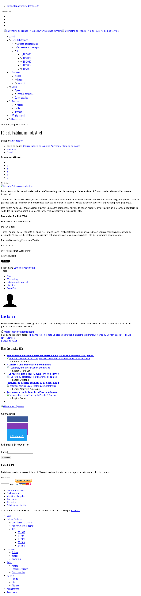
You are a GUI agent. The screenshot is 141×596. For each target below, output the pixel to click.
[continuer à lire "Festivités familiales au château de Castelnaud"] (31, 385)
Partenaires (13, 493)
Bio (18, 108)
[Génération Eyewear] (12, 406)
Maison (18, 76)
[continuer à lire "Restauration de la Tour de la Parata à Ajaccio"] (31, 395)
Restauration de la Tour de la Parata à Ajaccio (32, 392)
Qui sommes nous (16, 490)
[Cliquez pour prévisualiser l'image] (17, 186)
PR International (18, 115)
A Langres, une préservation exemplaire (29, 364)
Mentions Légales (16, 496)
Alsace (10, 276)
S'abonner (12, 499)
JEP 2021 (26, 58)
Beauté (20, 104)
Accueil (12, 36)
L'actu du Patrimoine (19, 40)
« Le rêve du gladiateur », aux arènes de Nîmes (33, 373)
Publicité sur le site (16, 505)
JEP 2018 (26, 68)
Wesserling (12, 279)
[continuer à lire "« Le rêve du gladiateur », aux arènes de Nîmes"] (32, 376)
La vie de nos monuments (27, 43)
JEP (18, 51)
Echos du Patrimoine (24, 267)
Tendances (15, 72)
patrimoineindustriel (17, 282)
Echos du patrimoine (25, 94)
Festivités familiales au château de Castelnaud (33, 382)
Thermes (18, 112)
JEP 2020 (26, 61)
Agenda (18, 90)
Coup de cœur (17, 119)
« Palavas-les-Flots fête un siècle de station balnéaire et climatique (63, 334)
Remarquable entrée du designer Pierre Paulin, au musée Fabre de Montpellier (50, 355)
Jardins (20, 79)
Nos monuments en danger (28, 47)
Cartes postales (21, 97)
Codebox (75, 510)
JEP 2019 (26, 65)
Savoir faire (22, 83)
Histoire (11, 285)
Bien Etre (15, 101)
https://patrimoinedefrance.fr (19, 331)
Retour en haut (9, 340)
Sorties (14, 86)
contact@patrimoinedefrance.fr (23, 5)
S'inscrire (11, 502)
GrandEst (11, 288)
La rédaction (16, 140)
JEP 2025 (26, 54)
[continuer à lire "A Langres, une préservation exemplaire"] (28, 367)
